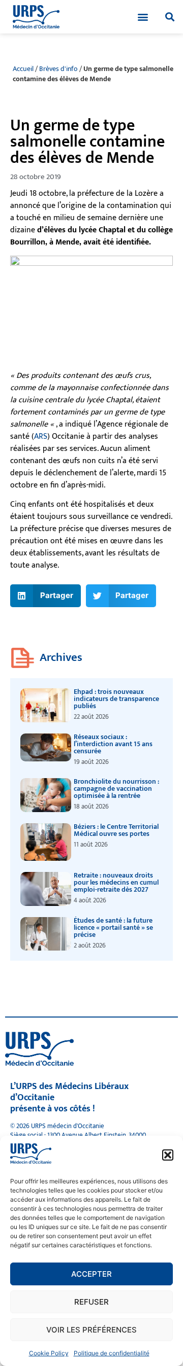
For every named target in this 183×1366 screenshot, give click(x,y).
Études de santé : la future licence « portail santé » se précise (113, 927)
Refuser (91, 1302)
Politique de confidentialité (111, 1353)
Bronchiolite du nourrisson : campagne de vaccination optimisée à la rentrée (116, 788)
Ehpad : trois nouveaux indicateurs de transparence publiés (116, 699)
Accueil (23, 69)
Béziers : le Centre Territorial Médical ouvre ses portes (116, 830)
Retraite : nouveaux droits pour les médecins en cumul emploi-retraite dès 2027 (116, 882)
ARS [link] (40, 436)
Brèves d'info (58, 69)
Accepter (91, 1274)
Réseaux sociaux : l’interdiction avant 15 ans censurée (113, 744)
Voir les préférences (91, 1330)
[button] (168, 1155)
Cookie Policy (49, 1353)
